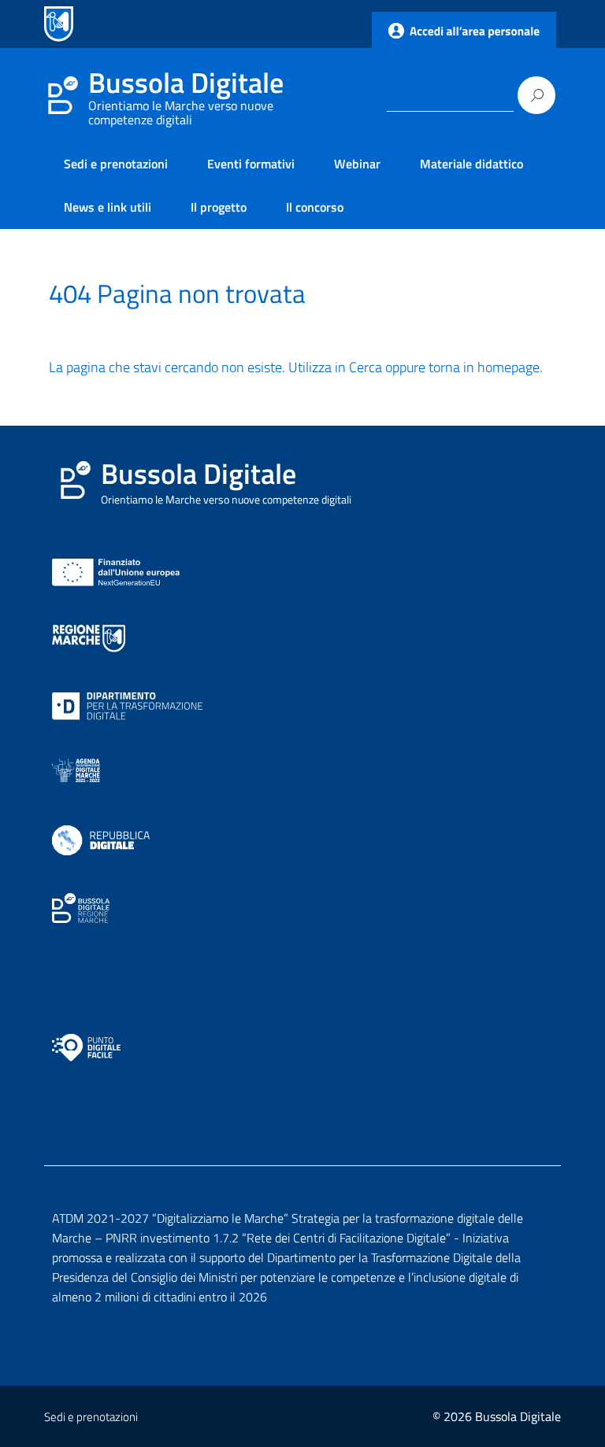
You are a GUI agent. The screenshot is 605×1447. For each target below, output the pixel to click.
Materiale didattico (471, 163)
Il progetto (219, 206)
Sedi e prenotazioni (116, 163)
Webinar (357, 163)
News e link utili (107, 206)
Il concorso (314, 206)
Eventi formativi (251, 163)
